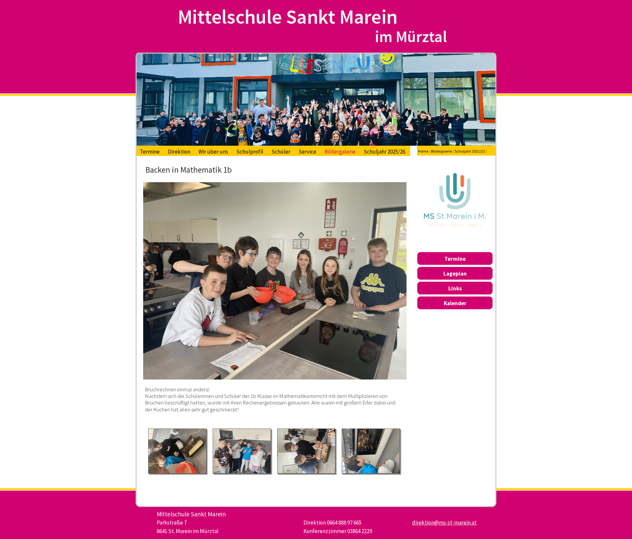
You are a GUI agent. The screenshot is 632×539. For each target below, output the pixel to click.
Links (455, 288)
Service (307, 151)
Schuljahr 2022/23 (470, 151)
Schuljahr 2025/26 (384, 151)
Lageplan (455, 273)
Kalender (455, 303)
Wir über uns (213, 151)
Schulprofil (249, 151)
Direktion (179, 151)
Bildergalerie (340, 151)
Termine (150, 151)
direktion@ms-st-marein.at (444, 522)
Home (423, 151)
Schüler (281, 151)
